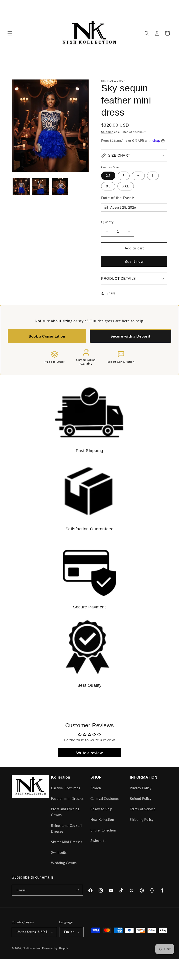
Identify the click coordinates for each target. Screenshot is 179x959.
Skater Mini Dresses (66, 842)
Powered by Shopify (55, 948)
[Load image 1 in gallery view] (21, 186)
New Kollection (102, 819)
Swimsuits (59, 852)
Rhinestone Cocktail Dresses (66, 828)
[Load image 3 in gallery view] (60, 186)
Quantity (107, 222)
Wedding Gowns (64, 863)
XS (108, 176)
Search (95, 788)
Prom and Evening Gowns (65, 812)
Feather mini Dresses (67, 798)
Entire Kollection (103, 830)
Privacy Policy (140, 788)
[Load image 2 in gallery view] (40, 186)
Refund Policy (140, 798)
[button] (10, 33)
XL (108, 186)
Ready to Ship (101, 809)
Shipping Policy (142, 819)
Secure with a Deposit (131, 336)
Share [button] (111, 293)
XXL (125, 186)
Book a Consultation (47, 336)
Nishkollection (32, 948)
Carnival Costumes (65, 788)
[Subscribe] (77, 890)
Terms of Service (143, 809)
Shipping (107, 132)
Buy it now (134, 261)
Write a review (89, 752)
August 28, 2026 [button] (123, 207)
